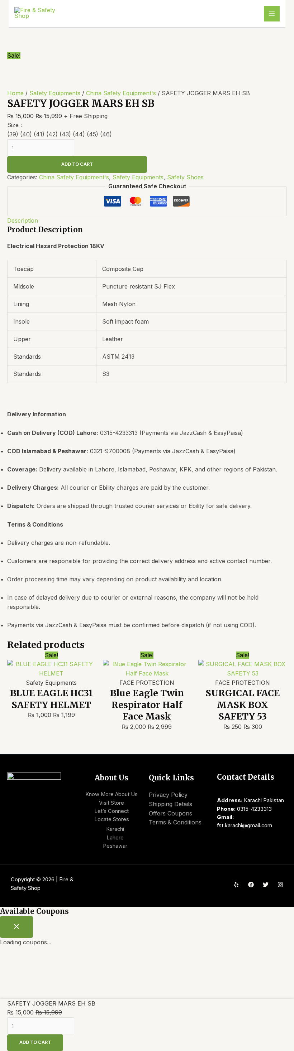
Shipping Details (170, 804)
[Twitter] (266, 884)
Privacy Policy (168, 794)
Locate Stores (111, 819)
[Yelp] (236, 884)
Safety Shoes (185, 177)
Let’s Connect (111, 811)
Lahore (115, 837)
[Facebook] (251, 884)
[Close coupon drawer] (16, 927)
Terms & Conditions (175, 822)
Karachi (115, 829)
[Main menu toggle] (272, 13)
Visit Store (111, 803)
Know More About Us (111, 794)
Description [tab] (22, 220)
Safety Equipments (54, 93)
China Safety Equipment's (121, 93)
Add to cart (77, 164)
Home (15, 93)
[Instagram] (280, 884)
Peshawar (115, 846)
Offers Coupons (170, 813)
